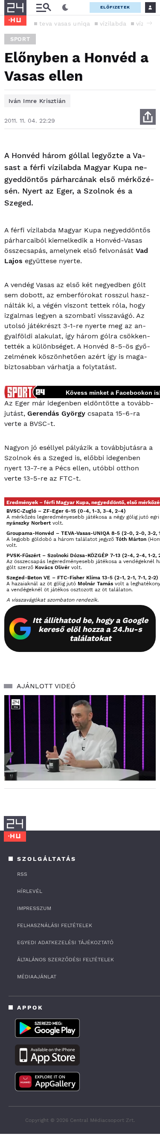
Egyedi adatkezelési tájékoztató (65, 942)
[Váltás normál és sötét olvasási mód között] (65, 8)
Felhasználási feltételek (54, 925)
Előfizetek (115, 7)
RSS (22, 874)
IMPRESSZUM (34, 908)
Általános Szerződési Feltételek (65, 960)
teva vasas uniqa (64, 23)
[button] (149, 23)
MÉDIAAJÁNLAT (36, 977)
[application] (80, 738)
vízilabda (113, 23)
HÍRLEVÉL (29, 891)
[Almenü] (43, 7)
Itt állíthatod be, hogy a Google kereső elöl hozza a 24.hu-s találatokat (90, 629)
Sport (20, 39)
